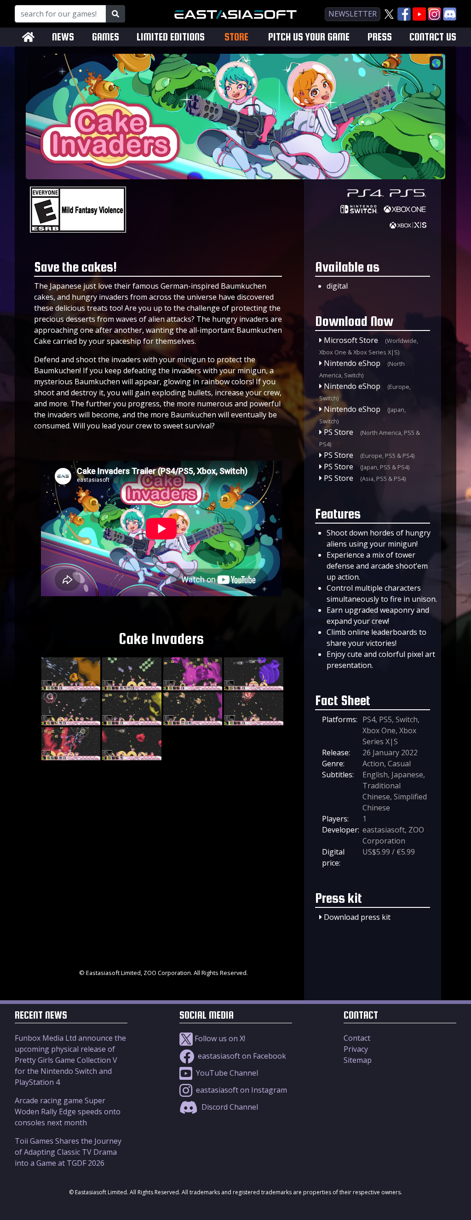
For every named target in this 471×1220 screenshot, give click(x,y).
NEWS (63, 37)
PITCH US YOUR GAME (309, 37)
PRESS (380, 37)
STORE (236, 37)
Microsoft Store (351, 340)
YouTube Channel (226, 1073)
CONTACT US (432, 37)
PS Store (338, 432)
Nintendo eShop (352, 363)
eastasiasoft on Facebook (241, 1056)
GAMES (105, 37)
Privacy (356, 1049)
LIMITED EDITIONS (171, 37)
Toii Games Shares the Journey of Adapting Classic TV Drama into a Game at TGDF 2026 (68, 1152)
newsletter (352, 14)
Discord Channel (229, 1107)
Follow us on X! (219, 1038)
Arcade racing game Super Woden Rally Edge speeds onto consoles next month (68, 1111)
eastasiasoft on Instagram (240, 1090)
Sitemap (358, 1060)
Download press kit (357, 917)
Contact (357, 1038)
